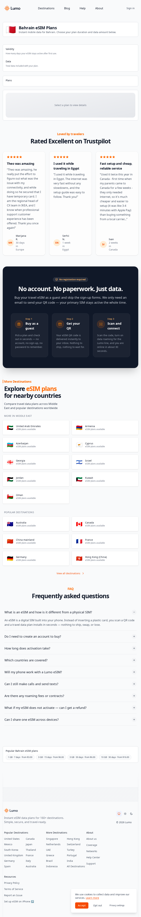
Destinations (46, 8)
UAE (48, 849)
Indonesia (52, 866)
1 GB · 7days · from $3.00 (20, 757)
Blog (67, 8)
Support (91, 863)
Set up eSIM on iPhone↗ (19, 901)
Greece (50, 855)
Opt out (97, 905)
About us (91, 838)
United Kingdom (13, 855)
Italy (28, 860)
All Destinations (76, 866)
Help (83, 8)
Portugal (72, 855)
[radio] (119, 813)
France (30, 855)
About (99, 8)
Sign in (131, 8)
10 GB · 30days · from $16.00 (115, 757)
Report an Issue (13, 895)
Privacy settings (117, 905)
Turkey (70, 849)
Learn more (92, 897)
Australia (31, 866)
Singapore (52, 838)
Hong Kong (73, 838)
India (70, 860)
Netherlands (53, 844)
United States (12, 838)
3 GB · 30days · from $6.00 (82, 757)
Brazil (49, 860)
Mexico (8, 844)
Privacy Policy (11, 882)
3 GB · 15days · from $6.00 (51, 757)
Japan (29, 844)
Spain (7, 866)
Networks (91, 851)
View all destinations (68, 573)
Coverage (91, 845)
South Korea (11, 849)
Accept (82, 905)
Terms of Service (13, 889)
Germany (9, 860)
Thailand (31, 849)
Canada (30, 838)
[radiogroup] (125, 813)
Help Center (93, 857)
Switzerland (73, 844)
